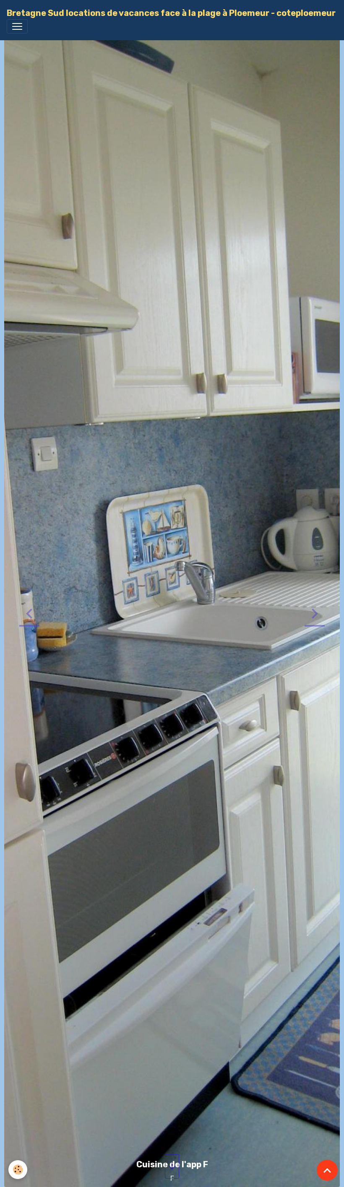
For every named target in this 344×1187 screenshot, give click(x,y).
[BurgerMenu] (17, 26)
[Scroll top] (327, 1170)
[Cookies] (17, 1169)
